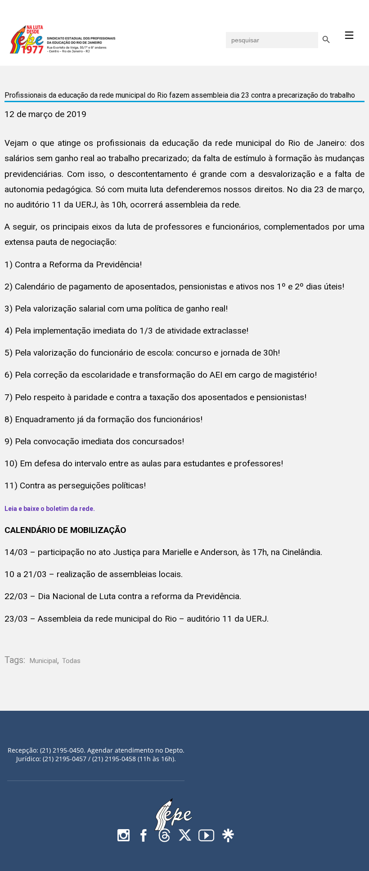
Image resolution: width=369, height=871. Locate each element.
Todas (71, 661)
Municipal (43, 661)
